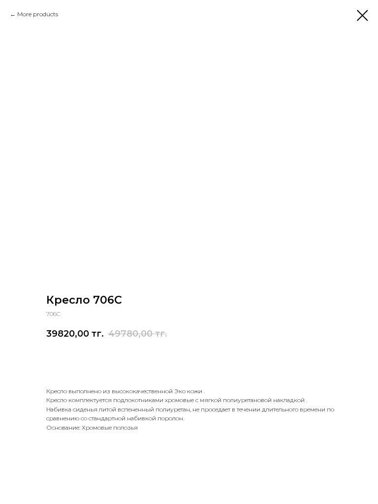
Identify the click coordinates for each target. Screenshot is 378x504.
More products (37, 14)
